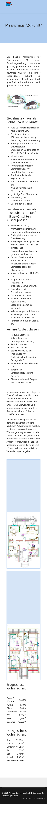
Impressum (26, 798)
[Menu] (40, 4)
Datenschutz (39, 798)
